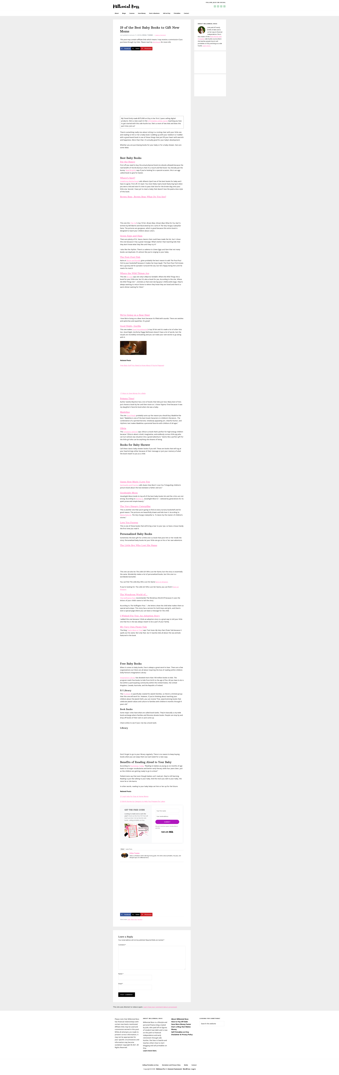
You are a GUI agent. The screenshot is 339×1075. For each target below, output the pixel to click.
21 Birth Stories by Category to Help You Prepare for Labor (142, 801)
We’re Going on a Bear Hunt (135, 315)
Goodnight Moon (129, 492)
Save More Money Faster (181, 1024)
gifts (129, 919)
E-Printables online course (158, 121)
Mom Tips (134, 919)
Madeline (125, 412)
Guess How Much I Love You (135, 481)
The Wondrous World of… (133, 594)
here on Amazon (161, 582)
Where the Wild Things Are (134, 273)
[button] (136, 831)
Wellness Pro (160, 1069)
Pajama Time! (127, 398)
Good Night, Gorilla (130, 326)
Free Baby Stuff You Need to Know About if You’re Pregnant (142, 365)
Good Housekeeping (140, 329)
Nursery (139, 919)
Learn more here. (150, 1051)
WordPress (186, 1069)
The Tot (133, 223)
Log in (193, 1069)
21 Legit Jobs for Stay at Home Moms (134, 796)
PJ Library (127, 694)
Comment (122, 945)
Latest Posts (129, 849)
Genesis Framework (175, 1069)
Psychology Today (137, 766)
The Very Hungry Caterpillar (135, 506)
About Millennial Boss (179, 1019)
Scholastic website (130, 432)
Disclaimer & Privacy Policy (182, 1034)
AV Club (130, 277)
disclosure (156, 42)
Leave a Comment (160, 35)
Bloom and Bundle (133, 260)
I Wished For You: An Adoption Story (140, 615)
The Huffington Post (128, 598)
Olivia (123, 428)
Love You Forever (129, 522)
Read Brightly (131, 170)
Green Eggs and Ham (131, 235)
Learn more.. (207, 46)
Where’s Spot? (127, 178)
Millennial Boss (126, 5)
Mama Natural (125, 515)
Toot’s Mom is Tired (135, 630)
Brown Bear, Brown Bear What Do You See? (143, 196)
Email (120, 984)
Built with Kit (167, 831)
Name (120, 974)
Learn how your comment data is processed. (160, 1007)
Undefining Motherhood (129, 181)
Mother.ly (139, 499)
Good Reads (131, 415)
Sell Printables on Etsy (180, 1032)
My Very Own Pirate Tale (133, 626)
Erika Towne (134, 853)
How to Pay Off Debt (179, 1022)
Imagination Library (127, 678)
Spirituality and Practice (129, 485)
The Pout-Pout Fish (130, 257)
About (122, 849)
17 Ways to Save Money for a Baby (133, 393)
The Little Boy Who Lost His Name (138, 545)
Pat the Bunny (127, 161)
